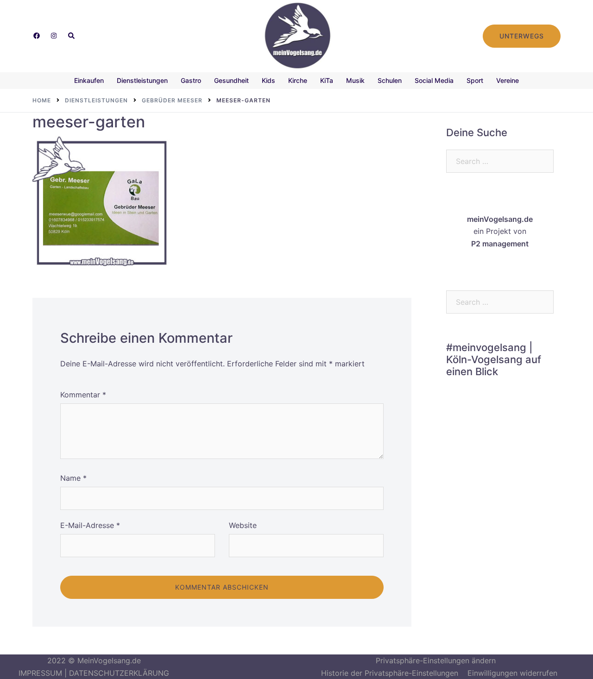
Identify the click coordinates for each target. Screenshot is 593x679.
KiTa (326, 80)
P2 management (500, 243)
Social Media (434, 80)
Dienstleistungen (142, 80)
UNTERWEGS (521, 36)
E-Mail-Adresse (90, 525)
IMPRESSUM (40, 673)
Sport (475, 80)
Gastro (191, 80)
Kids (268, 80)
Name (73, 478)
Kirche (297, 80)
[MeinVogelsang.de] (297, 35)
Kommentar (83, 394)
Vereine (507, 80)
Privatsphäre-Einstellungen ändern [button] (436, 660)
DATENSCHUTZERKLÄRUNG (119, 673)
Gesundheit (231, 80)
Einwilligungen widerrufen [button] (512, 673)
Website (243, 525)
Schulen (390, 80)
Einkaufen (89, 80)
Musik (355, 80)
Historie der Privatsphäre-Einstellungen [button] (389, 673)
